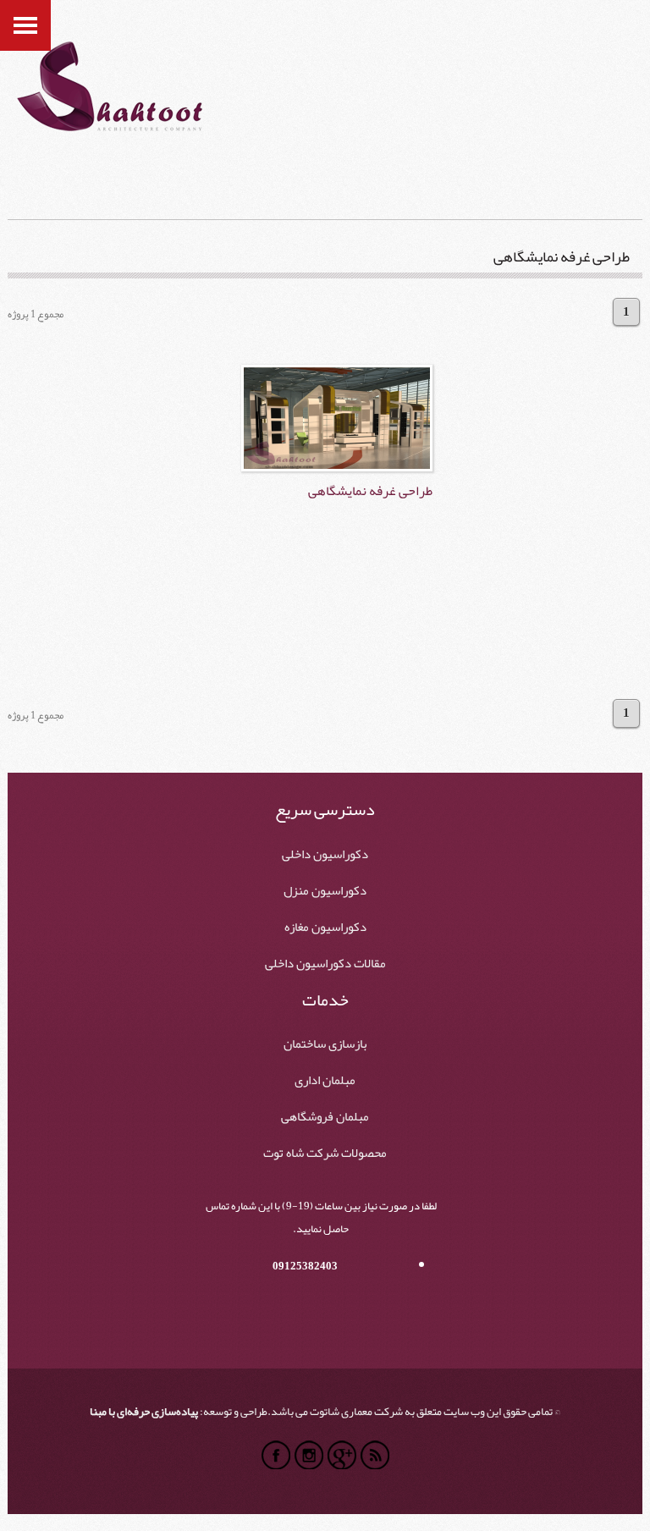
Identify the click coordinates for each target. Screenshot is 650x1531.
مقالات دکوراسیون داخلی (325, 964)
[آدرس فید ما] (375, 1454)
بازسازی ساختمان (325, 1044)
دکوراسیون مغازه (325, 927)
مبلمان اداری (325, 1081)
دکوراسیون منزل (325, 891)
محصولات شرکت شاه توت (325, 1153)
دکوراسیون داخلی (325, 855)
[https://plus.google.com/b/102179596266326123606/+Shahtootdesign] (342, 1454)
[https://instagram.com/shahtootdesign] (309, 1454)
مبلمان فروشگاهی (325, 1117)
